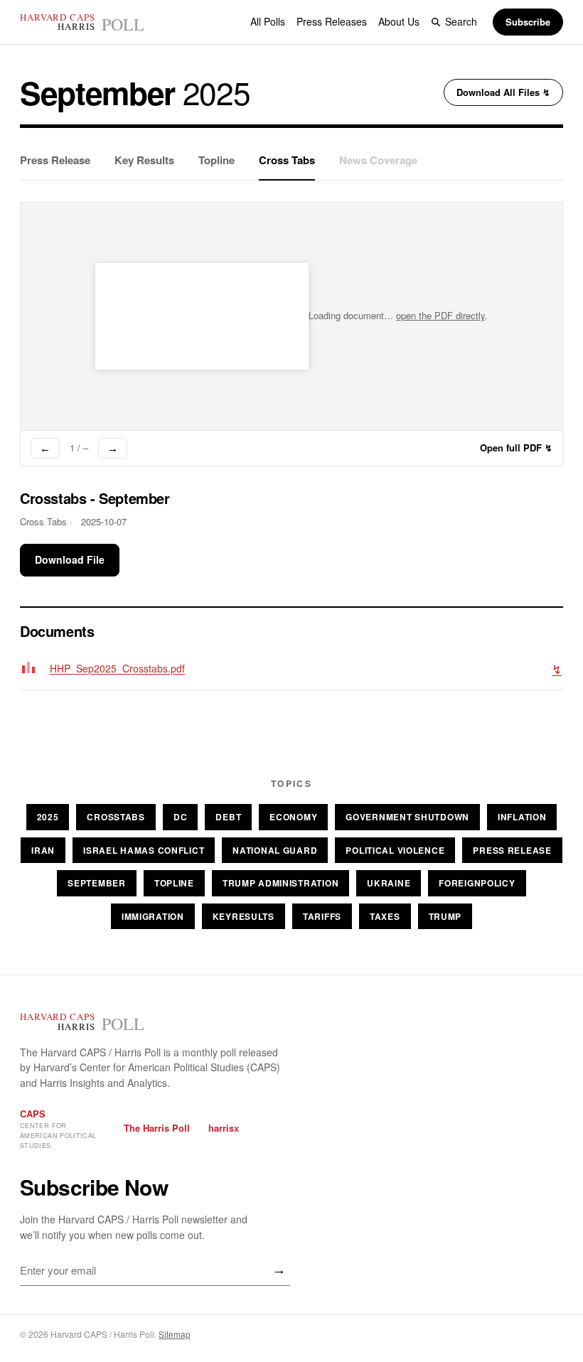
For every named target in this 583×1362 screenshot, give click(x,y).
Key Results (144, 160)
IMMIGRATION (153, 916)
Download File (70, 559)
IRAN (43, 850)
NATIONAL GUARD (274, 850)
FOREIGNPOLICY (477, 882)
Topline (216, 160)
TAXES (385, 916)
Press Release (55, 160)
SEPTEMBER (96, 882)
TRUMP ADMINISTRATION (280, 882)
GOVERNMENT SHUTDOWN (407, 816)
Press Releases (331, 21)
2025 (48, 816)
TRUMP (445, 916)
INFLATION (522, 816)
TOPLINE (174, 882)
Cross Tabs (287, 160)
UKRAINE (388, 882)
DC (180, 816)
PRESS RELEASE (512, 850)
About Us (398, 21)
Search (461, 21)
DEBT (228, 816)
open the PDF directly (440, 315)
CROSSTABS (115, 816)
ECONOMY (293, 816)
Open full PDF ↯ (516, 447)
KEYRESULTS (243, 916)
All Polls (267, 21)
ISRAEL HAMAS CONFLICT (143, 850)
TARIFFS (322, 916)
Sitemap (175, 1334)
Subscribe (528, 21)
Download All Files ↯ (503, 92)
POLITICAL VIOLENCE (395, 850)
